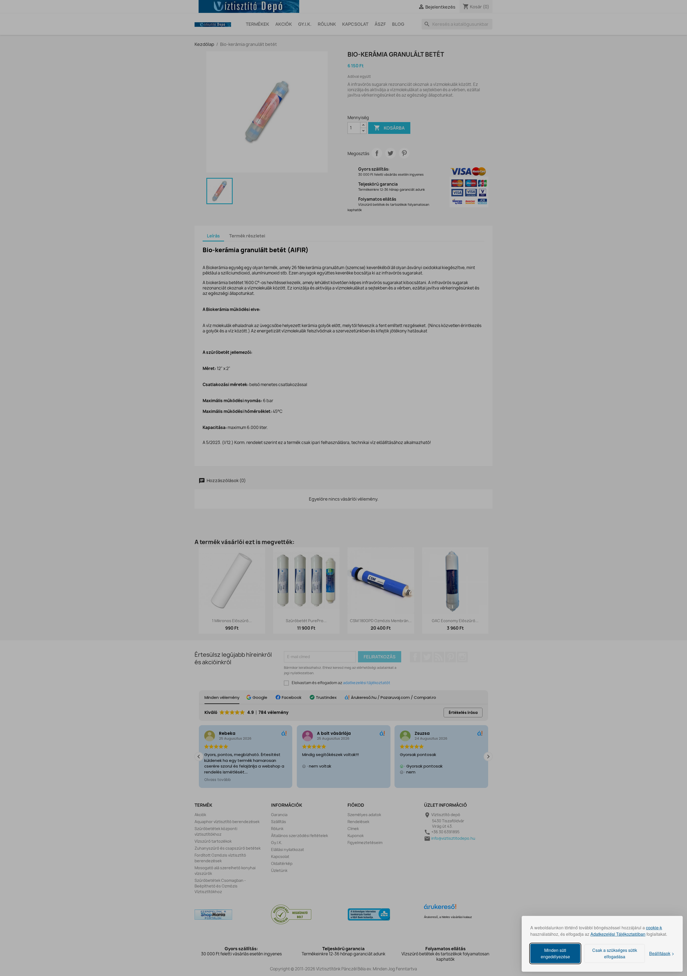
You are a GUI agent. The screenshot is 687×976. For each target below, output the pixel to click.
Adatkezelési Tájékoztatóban (617, 934)
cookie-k (654, 927)
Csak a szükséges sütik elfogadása (614, 953)
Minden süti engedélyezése (555, 953)
